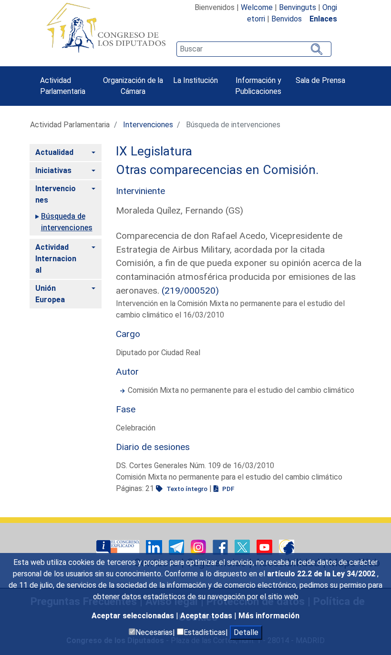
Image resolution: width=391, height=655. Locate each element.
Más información (268, 615)
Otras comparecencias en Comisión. (217, 170)
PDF (227, 488)
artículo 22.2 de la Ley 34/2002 (322, 573)
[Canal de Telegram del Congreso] (177, 546)
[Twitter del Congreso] (243, 546)
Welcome (257, 7)
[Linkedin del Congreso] (155, 546)
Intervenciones (148, 124)
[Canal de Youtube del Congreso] (265, 546)
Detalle (246, 632)
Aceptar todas (207, 615)
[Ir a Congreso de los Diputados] (105, 27)
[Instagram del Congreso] (199, 546)
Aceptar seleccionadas (134, 615)
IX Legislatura (154, 151)
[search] (253, 49)
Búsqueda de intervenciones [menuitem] (67, 222)
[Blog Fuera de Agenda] (287, 546)
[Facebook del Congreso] (221, 546)
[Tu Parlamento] (119, 546)
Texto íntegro (186, 488)
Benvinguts (297, 7)
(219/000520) (190, 290)
